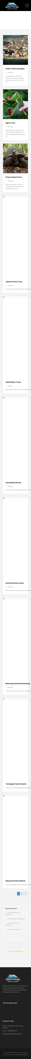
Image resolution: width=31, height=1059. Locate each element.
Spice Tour (10, 123)
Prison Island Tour (14, 177)
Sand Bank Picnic (13, 482)
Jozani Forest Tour (14, 281)
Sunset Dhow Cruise (15, 583)
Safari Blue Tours (13, 382)
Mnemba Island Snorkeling (18, 683)
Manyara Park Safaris (15, 881)
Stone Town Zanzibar (15, 68)
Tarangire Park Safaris (16, 784)
